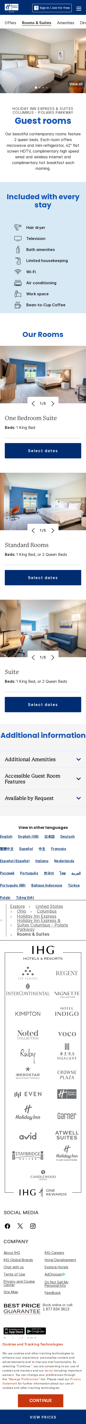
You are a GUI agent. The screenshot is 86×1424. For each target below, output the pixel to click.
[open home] (3, 920)
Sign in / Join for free (55, 8)
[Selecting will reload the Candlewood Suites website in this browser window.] (43, 1175)
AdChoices (53, 1274)
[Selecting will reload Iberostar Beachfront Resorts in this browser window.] (27, 1074)
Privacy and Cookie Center (19, 1283)
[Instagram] (33, 1226)
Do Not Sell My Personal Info (57, 1283)
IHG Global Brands (18, 1260)
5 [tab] (50, 88)
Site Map (11, 1292)
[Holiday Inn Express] (11, 7)
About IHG (12, 1253)
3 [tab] (43, 88)
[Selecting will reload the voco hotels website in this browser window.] (67, 1033)
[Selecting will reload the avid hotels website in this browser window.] (27, 1135)
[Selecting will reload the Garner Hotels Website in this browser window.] (67, 1114)
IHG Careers (54, 1253)
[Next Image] (52, 403)
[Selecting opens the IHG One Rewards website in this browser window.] (42, 1192)
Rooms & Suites (36, 22)
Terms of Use (14, 1274)
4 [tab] (47, 88)
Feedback (53, 1293)
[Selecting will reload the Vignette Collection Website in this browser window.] (67, 992)
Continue (40, 1400)
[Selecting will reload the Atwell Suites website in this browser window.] (67, 1135)
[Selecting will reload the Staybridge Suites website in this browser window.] (27, 1155)
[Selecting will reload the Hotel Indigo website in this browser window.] (67, 1012)
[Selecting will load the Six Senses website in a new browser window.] (27, 972)
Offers (10, 22)
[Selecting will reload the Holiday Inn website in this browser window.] (27, 1114)
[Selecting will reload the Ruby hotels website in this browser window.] (27, 1053)
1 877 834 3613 (56, 1309)
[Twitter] (20, 1226)
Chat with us (14, 1267)
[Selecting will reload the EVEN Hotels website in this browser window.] (27, 1094)
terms (49, 1370)
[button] (78, 8)
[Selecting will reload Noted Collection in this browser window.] (27, 1033)
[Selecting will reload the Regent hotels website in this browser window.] (67, 972)
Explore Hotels (56, 1267)
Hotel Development (60, 1260)
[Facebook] (8, 1226)
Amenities (65, 22)
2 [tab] (39, 88)
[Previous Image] (33, 403)
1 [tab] (36, 88)
